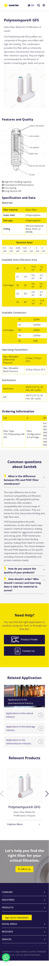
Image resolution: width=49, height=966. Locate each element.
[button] (47, 794)
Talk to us (25, 869)
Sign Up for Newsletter (17, 917)
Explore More (15, 824)
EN (32, 5)
